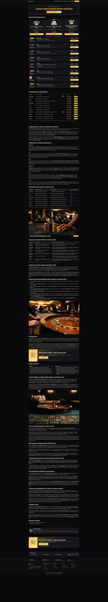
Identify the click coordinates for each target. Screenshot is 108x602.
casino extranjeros (39, 388)
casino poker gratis (58, 554)
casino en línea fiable (37, 140)
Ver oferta (76, 96)
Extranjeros (60, 1)
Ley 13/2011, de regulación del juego (35, 523)
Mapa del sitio (73, 566)
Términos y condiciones (65, 567)
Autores (54, 566)
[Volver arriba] (106, 600)
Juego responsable (56, 567)
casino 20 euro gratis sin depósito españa (73, 555)
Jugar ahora (77, 1)
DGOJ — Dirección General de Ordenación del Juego (37, 522)
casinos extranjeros (68, 343)
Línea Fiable (56, 1)
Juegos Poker (65, 1)
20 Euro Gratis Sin (71, 1)
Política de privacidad (65, 566)
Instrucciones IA (73, 567)
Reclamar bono (43, 357)
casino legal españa (33, 554)
